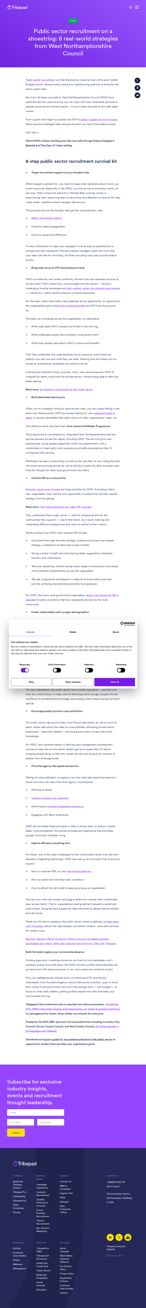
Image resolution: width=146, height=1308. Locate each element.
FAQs (62, 1197)
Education (41, 1289)
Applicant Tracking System (18, 1184)
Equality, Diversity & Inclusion (42, 1202)
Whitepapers (19, 1268)
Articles (17, 1248)
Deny (31, 682)
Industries (41, 1242)
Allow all (114, 682)
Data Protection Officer (65, 1209)
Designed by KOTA (115, 1255)
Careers (64, 1292)
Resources (18, 1242)
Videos (16, 1259)
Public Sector (43, 1270)
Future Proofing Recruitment (42, 1213)
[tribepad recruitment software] (17, 7)
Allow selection (73, 682)
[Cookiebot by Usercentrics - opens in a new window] (122, 624)
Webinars (18, 1264)
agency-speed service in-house (99, 119)
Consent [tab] (30, 632)
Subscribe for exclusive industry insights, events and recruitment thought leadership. (34, 1092)
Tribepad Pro (19, 1192)
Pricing (16, 1212)
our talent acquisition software (101, 1009)
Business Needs (40, 1177)
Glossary (64, 1201)
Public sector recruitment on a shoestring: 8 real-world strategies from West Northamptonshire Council (73, 42)
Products (17, 1175)
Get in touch (113, 1186)
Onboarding (19, 1196)
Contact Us (65, 1181)
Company (65, 1242)
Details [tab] (73, 632)
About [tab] (116, 632)
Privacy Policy (67, 1273)
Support (64, 1175)
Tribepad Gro (19, 1200)
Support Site (66, 1193)
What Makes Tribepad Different (66, 1258)
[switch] (57, 670)
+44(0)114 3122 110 (116, 1182)
